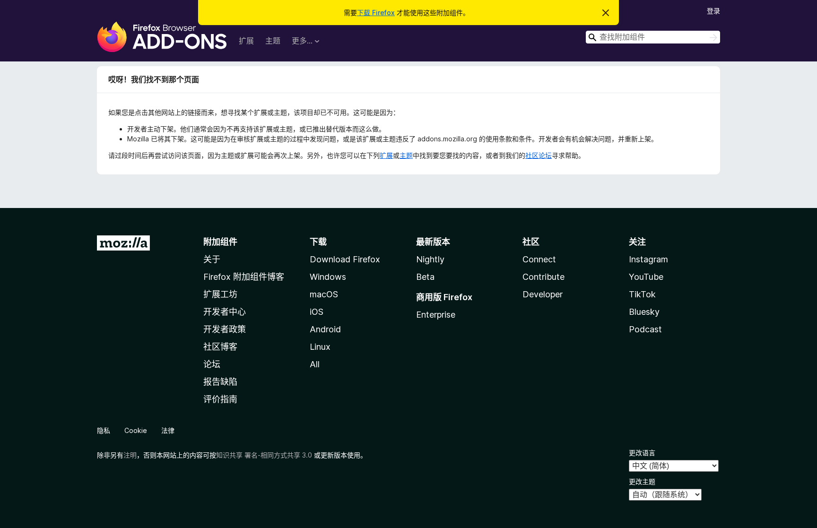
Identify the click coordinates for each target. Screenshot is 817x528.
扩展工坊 (220, 294)
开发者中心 (224, 312)
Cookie (135, 430)
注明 (130, 455)
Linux (320, 347)
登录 (713, 11)
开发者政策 (224, 329)
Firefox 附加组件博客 (243, 277)
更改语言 (642, 453)
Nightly (430, 259)
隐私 (103, 430)
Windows (328, 277)
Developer (542, 294)
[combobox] (653, 37)
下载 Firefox (376, 13)
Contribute (543, 277)
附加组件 (220, 242)
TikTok (642, 294)
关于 (211, 259)
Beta (425, 277)
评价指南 (220, 399)
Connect (539, 259)
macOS (324, 294)
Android (325, 329)
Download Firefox (345, 259)
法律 (167, 430)
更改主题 (642, 481)
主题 (272, 40)
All (315, 364)
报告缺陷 (220, 382)
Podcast (645, 329)
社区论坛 (538, 155)
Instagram (648, 259)
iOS (316, 312)
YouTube (646, 277)
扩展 (246, 40)
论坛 (211, 364)
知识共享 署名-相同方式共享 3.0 (264, 455)
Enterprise (435, 315)
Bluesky (644, 312)
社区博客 (220, 347)
